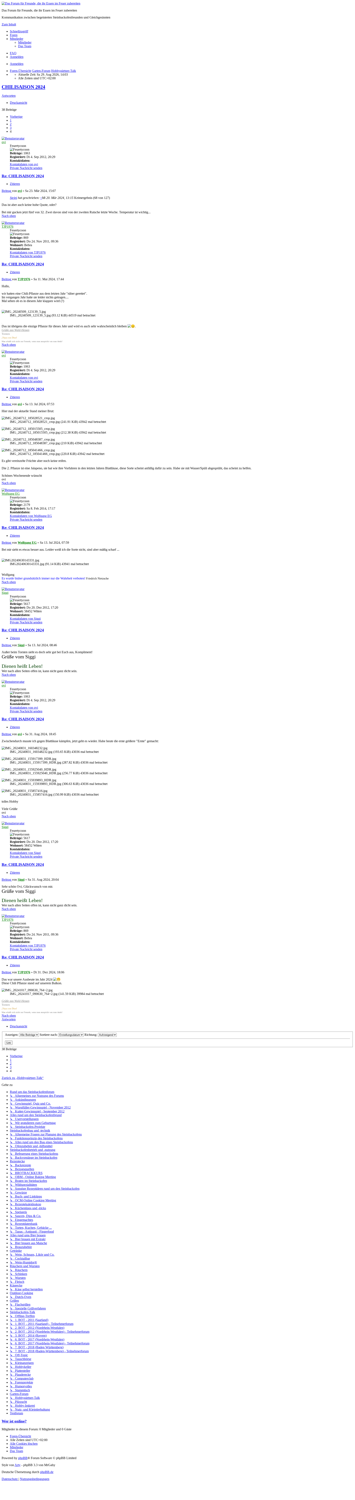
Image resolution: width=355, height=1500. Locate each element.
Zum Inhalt (9, 24)
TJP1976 (7, 226)
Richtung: (91, 1034)
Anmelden (16, 64)
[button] (16, 116)
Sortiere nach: (49, 1034)
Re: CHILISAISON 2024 (23, 176)
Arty (18, 1465)
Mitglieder (16, 38)
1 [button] (11, 120)
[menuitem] (24, 42)
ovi (4, 142)
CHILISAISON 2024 (23, 87)
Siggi (5, 592)
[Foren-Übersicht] (41, 3)
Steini (13, 198)
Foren (13, 35)
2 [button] (11, 124)
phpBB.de (46, 1472)
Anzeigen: (12, 1034)
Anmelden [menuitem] (16, 57)
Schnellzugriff (19, 31)
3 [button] (11, 127)
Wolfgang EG (11, 493)
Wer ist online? (14, 1421)
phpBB (23, 1458)
